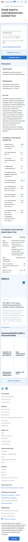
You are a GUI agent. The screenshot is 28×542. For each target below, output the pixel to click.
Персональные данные (7, 513)
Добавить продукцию (14, 380)
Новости (5, 278)
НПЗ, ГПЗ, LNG (5, 412)
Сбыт (2, 456)
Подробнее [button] (5, 534)
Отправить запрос (14, 57)
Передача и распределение (8, 454)
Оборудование (5, 402)
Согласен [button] (14, 538)
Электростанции (5, 409)
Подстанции (4, 420)
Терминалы (4, 425)
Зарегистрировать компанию (9, 500)
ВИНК (2, 433)
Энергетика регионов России (9, 477)
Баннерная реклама (6, 503)
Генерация (4, 451)
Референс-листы (5, 399)
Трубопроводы (5, 414)
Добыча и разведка (6, 435)
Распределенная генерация (8, 459)
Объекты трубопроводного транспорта (12, 417)
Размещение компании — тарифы (10, 495)
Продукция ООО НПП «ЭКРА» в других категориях (13, 334)
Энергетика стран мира (7, 480)
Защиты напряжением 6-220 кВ (11, 47)
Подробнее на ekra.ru (13, 52)
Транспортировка (6, 441)
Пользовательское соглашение (10, 510)
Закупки (3, 472)
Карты (3, 462)
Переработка (4, 438)
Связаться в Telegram (10, 519)
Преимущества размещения (9, 497)
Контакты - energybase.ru (8, 516)
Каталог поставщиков (7, 396)
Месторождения (5, 423)
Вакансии (4, 475)
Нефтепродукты (5, 444)
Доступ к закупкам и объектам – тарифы (12, 487)
